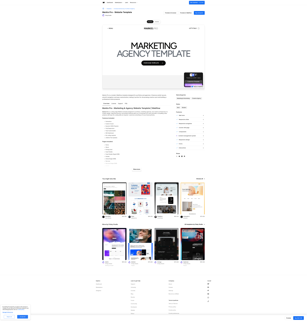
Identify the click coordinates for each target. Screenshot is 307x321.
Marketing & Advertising (183, 98)
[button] (119, 2)
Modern (184, 107)
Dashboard (110, 2)
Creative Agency (196, 98)
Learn (126, 2)
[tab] (106, 104)
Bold (178, 107)
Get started (196, 2)
